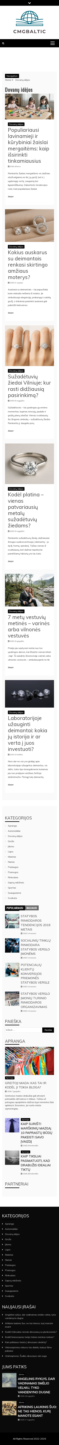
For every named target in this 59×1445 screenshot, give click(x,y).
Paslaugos (13, 867)
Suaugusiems (14, 892)
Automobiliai (14, 830)
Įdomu (11, 846)
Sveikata (12, 898)
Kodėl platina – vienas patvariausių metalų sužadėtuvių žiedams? (26, 510)
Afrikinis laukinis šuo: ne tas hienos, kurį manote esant (37, 1411)
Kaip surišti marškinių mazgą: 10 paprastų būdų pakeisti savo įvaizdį (36, 1132)
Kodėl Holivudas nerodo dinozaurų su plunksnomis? (31, 1331)
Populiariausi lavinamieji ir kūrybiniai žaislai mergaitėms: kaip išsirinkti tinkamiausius (28, 145)
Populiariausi (15, 908)
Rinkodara (13, 877)
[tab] (15, 907)
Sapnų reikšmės (16, 882)
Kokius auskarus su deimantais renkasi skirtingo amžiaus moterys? (28, 264)
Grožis (11, 841)
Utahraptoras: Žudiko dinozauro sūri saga (26, 1356)
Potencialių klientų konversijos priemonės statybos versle (35, 973)
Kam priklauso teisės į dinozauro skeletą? (26, 1342)
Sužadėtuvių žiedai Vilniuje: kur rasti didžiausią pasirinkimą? (29, 385)
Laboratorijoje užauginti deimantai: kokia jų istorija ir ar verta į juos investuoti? (27, 733)
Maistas (12, 856)
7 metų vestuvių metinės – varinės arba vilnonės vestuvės (29, 626)
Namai (11, 861)
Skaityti (10, 197)
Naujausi (31, 908)
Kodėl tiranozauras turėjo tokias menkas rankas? (29, 1337)
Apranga (12, 825)
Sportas (12, 887)
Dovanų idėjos (16, 124)
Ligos (10, 851)
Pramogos (13, 872)
